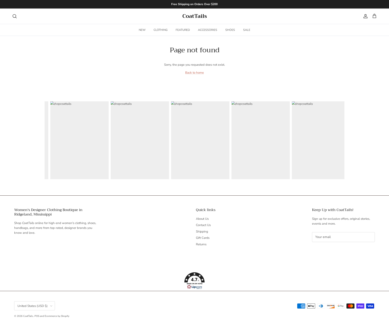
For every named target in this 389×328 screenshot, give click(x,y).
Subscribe (325, 250)
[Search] (14, 16)
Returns (201, 244)
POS (36, 316)
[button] (194, 281)
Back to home (194, 73)
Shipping (202, 231)
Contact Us (203, 225)
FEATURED (183, 30)
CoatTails (28, 316)
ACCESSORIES (207, 30)
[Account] (364, 16)
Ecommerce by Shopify (57, 316)
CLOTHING (161, 30)
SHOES (230, 30)
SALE (246, 30)
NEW (142, 30)
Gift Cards (202, 238)
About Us (202, 219)
